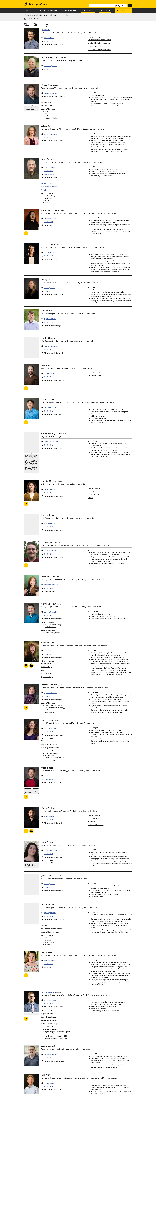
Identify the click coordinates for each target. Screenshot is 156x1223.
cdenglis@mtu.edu (50, 218)
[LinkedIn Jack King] (26, 388)
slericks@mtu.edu (50, 252)
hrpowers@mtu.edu (50, 693)
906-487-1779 (48, 222)
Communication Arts (94, 46)
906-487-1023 (48, 256)
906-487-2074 (48, 322)
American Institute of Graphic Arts (99, 40)
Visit (99, 2)
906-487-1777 (48, 291)
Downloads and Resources (48, 10)
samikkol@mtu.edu (50, 523)
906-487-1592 (48, 964)
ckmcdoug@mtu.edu (51, 442)
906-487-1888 (48, 137)
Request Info (93, 2)
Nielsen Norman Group (49, 1024)
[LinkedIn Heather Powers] (26, 707)
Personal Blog (46, 102)
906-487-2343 (48, 887)
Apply (104, 2)
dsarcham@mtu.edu (50, 66)
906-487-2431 (48, 554)
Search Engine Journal (48, 1017)
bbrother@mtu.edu (50, 93)
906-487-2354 (48, 41)
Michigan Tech (101, 1056)
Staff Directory (88, 10)
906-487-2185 (48, 696)
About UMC (104, 10)
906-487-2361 (48, 1058)
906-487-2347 (48, 69)
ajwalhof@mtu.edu (50, 1054)
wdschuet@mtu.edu (50, 776)
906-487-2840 (48, 732)
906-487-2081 (48, 171)
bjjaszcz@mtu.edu (50, 319)
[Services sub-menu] (32, 10)
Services (28, 10)
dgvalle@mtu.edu (50, 913)
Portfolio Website (94, 818)
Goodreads (91, 821)
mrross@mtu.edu (50, 728)
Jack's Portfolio (96, 375)
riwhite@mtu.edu (49, 1083)
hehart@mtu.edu (49, 288)
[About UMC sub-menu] (109, 10)
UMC (28, 19)
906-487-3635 (48, 1003)
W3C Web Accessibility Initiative (51, 929)
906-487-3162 (48, 445)
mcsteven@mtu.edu (50, 850)
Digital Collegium (47, 1014)
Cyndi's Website (46, 664)
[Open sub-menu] (122, 2)
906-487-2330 (48, 820)
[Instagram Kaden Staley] (26, 831)
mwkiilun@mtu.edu (50, 346)
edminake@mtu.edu (50, 551)
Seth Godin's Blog (47, 674)
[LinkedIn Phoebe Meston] (26, 504)
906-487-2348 (48, 350)
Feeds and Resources (123, 10)
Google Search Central (49, 1020)
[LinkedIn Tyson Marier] (26, 422)
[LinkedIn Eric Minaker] (26, 565)
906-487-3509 (48, 854)
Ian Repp (46, 29)
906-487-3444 (48, 779)
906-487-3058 (48, 916)
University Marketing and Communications (48, 15)
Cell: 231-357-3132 (50, 174)
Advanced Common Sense (50, 932)
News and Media (70, 10)
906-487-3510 (48, 1086)
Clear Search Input (114, 5)
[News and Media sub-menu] (75, 10)
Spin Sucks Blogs (47, 677)
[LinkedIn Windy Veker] (26, 975)
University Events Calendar (50, 748)
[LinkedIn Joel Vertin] (26, 1019)
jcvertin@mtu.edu (50, 1000)
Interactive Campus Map (49, 744)
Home (25, 19)
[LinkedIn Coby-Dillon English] (26, 233)
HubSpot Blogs (46, 667)
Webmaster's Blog (47, 741)
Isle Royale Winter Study (96, 825)
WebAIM (44, 190)
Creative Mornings (94, 495)
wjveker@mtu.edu (50, 960)
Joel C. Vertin (48, 992)
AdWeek (90, 498)
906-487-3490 (48, 588)
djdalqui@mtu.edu (50, 167)
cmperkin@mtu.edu (50, 651)
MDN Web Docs (46, 106)
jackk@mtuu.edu (49, 373)
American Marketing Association (99, 43)
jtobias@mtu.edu (49, 884)
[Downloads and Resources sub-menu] (56, 10)
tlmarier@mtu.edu (50, 408)
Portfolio (91, 491)
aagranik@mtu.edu (50, 134)
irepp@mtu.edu (49, 38)
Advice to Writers (47, 670)
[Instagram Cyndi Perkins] (26, 665)
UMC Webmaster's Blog (49, 187)
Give (108, 2)
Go (130, 6)
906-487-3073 (48, 615)
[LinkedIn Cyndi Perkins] (31, 665)
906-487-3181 (48, 654)
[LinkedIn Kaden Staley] (31, 831)
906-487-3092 (48, 411)
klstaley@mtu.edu (50, 816)
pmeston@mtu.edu (50, 489)
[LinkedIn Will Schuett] (26, 797)
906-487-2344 (48, 377)
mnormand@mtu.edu (51, 585)
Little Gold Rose (50, 863)
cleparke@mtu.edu (50, 612)
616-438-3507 (48, 493)
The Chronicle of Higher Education (99, 50)
